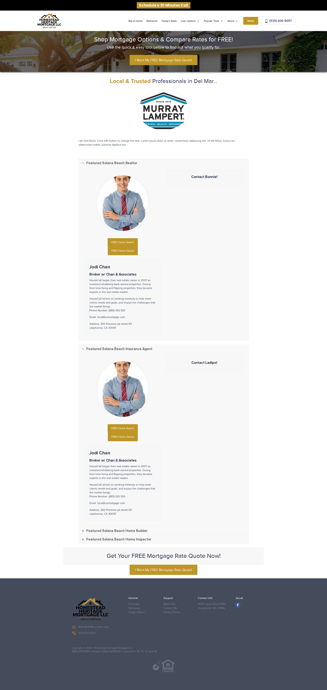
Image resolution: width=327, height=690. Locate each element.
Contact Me (170, 608)
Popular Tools (212, 21)
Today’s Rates (169, 21)
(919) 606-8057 (280, 21)
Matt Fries (169, 604)
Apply (250, 21)
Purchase (133, 604)
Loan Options (188, 21)
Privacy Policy (172, 612)
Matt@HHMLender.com (94, 627)
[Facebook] (237, 605)
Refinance (151, 21)
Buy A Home (135, 21)
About (231, 21)
